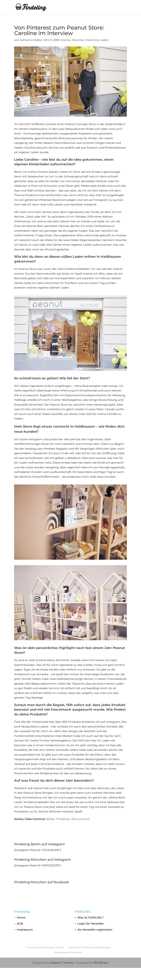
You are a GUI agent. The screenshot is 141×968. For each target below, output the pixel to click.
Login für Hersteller (90, 923)
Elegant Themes (62, 962)
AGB (20, 923)
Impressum (25, 929)
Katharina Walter (31, 40)
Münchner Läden (97, 40)
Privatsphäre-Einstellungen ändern (45, 947)
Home (21, 917)
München (78, 40)
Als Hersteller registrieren (94, 929)
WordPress (101, 962)
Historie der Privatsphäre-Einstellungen (89, 947)
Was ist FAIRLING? (90, 917)
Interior (66, 40)
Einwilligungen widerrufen (68, 952)
